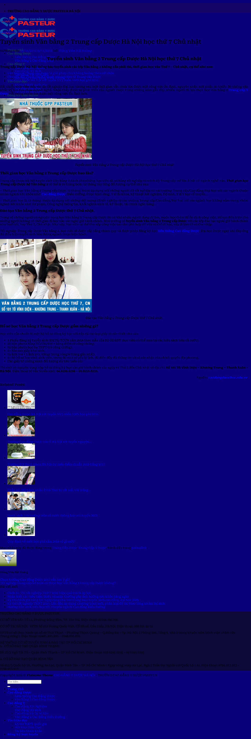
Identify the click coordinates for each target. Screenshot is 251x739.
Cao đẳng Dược (19, 53)
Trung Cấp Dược (8, 32)
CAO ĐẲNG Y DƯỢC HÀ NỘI (74, 675)
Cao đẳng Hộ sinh (28, 71)
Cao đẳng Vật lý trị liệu (32, 713)
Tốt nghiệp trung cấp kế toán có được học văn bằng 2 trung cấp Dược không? (58, 583)
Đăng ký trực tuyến (22, 95)
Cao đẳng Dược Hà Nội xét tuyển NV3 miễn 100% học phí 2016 (52, 80)
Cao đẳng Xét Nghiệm (31, 706)
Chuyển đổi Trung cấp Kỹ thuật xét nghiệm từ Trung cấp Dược (54, 76)
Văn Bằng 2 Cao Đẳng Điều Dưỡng (40, 717)
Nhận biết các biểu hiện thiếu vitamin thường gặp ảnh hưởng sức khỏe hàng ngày (68, 596)
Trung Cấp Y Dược (27, 32)
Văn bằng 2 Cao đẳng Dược (35, 60)
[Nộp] (8, 686)
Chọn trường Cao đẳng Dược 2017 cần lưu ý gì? (35, 579)
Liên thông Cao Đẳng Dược (35, 57)
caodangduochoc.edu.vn (227, 377)
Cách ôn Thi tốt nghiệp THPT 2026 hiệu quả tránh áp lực (49, 593)
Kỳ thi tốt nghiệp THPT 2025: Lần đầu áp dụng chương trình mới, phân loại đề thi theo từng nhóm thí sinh (86, 603)
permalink (139, 548)
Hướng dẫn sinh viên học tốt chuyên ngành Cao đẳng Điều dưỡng (56, 607)
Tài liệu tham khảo (28, 731)
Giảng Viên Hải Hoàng (75, 50)
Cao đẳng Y (16, 64)
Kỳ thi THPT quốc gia (30, 724)
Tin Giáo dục (17, 720)
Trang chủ (15, 689)
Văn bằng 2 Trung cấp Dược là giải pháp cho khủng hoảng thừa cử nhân (60, 73)
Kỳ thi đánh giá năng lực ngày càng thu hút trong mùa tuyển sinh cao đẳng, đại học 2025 (73, 600)
